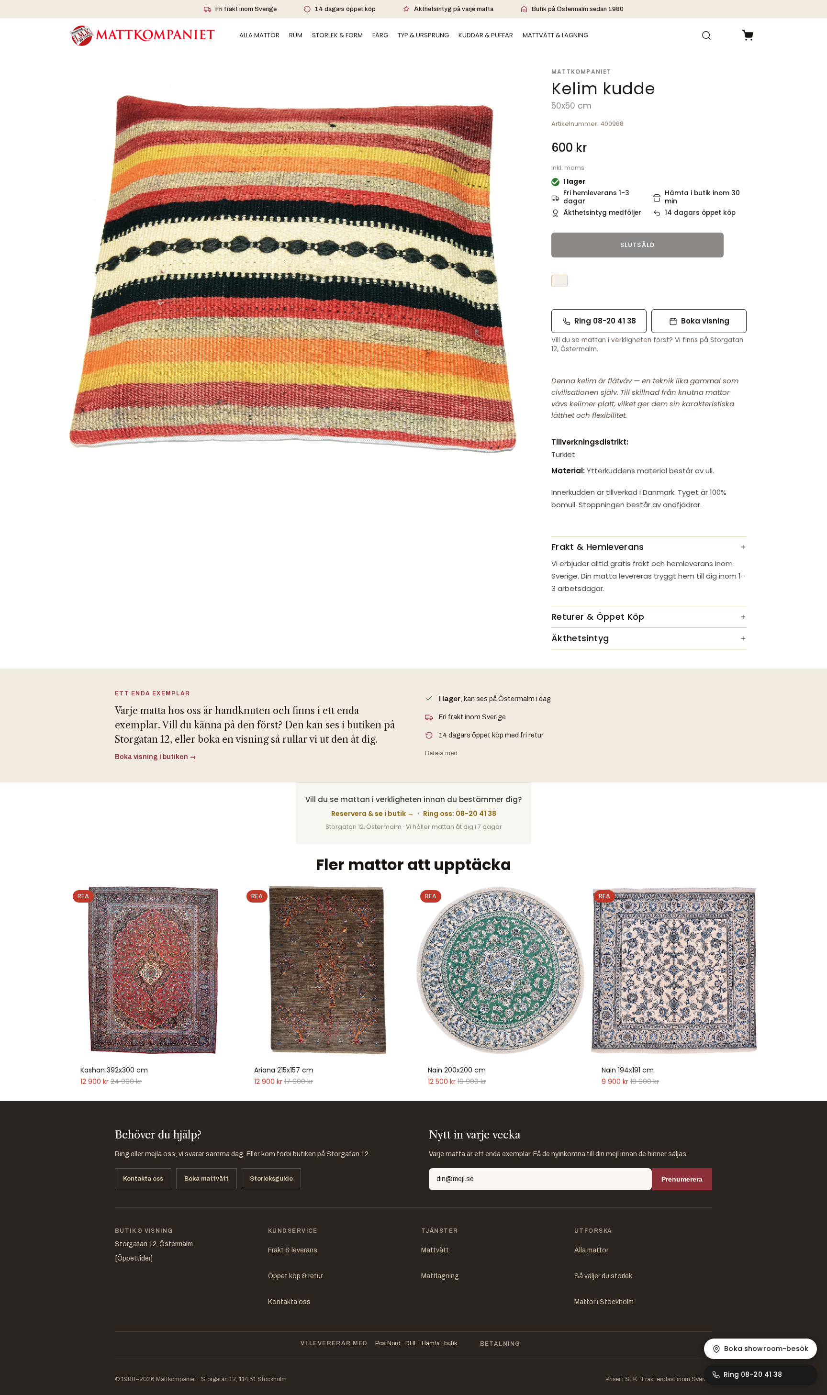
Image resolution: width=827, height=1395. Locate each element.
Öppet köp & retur (295, 1276)
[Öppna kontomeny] (726, 35)
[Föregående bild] (81, 970)
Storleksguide (271, 1178)
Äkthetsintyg (580, 638)
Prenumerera (682, 1179)
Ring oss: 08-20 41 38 (459, 813)
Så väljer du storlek (603, 1276)
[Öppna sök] (706, 35)
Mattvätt (435, 1250)
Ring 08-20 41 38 (605, 321)
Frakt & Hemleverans (597, 547)
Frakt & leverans (292, 1250)
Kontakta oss (143, 1178)
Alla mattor (591, 1250)
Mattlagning (440, 1276)
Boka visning (705, 321)
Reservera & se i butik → (372, 813)
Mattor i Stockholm (604, 1302)
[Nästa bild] (224, 970)
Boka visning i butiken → (155, 756)
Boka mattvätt (206, 1178)
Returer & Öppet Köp (598, 617)
